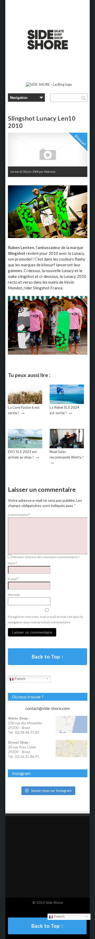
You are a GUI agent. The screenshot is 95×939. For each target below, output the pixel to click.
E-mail (13, 579)
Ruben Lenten (21, 247)
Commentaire (19, 515)
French (19, 679)
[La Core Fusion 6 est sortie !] (25, 403)
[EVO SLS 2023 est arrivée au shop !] (25, 447)
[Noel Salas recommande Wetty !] (67, 447)
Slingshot (16, 253)
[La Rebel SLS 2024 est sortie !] (67, 403)
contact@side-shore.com (47, 708)
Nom (12, 563)
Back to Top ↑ (48, 657)
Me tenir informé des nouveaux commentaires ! (46, 557)
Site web (14, 595)
